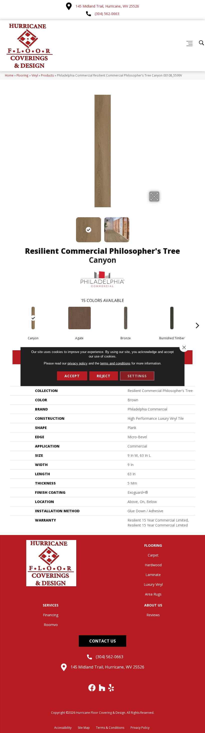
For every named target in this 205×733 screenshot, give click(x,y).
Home (9, 75)
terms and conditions (115, 363)
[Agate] (79, 318)
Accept (72, 376)
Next (162, 227)
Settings (137, 376)
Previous (42, 227)
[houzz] (102, 687)
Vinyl (35, 75)
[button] (102, 641)
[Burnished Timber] (172, 318)
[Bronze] (125, 318)
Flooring (22, 75)
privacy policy (78, 363)
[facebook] (92, 687)
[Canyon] (33, 318)
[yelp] (111, 687)
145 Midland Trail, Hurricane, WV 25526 (107, 6)
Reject (103, 376)
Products (47, 75)
